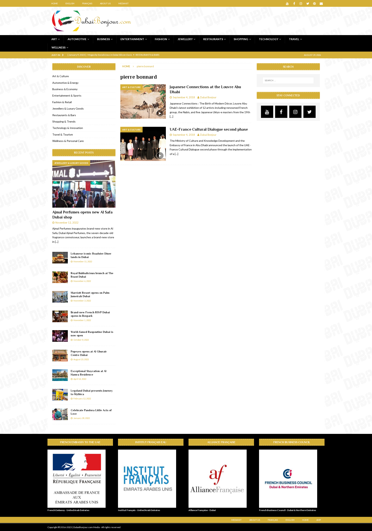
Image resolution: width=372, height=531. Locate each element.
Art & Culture (60, 76)
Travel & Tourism (62, 134)
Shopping (241, 39)
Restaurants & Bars (64, 115)
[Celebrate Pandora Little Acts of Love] (60, 414)
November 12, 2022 (66, 222)
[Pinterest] (314, 3)
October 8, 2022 (81, 339)
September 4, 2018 (184, 97)
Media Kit (123, 3)
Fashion (161, 39)
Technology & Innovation (67, 128)
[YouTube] (287, 3)
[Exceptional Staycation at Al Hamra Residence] (60, 375)
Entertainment (132, 39)
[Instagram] (301, 3)
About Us (105, 3)
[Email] (321, 3)
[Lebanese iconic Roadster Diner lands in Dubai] (60, 257)
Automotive (77, 39)
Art (54, 39)
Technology (268, 39)
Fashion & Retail (62, 102)
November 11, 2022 (82, 261)
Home (54, 3)
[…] (171, 116)
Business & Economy (65, 89)
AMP (318, 520)
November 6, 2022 (82, 281)
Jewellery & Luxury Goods (68, 108)
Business (103, 39)
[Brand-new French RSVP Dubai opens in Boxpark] (60, 316)
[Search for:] (288, 80)
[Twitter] (307, 3)
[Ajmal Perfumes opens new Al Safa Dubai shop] (83, 184)
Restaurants (213, 39)
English (69, 3)
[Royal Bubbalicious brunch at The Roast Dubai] (60, 277)
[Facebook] (294, 3)
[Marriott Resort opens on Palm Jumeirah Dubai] (60, 297)
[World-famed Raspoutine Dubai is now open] (60, 336)
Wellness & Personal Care (68, 140)
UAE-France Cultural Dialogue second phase (209, 129)
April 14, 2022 (79, 379)
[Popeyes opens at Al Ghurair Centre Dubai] (60, 355)
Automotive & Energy (65, 82)
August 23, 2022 (81, 359)
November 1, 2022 (82, 320)
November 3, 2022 (82, 300)
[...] (56, 241)
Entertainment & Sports (66, 95)
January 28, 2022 (81, 418)
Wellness (58, 47)
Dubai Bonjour (208, 97)
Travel (294, 39)
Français (87, 3)
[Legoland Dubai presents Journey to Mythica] (60, 395)
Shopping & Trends (64, 121)
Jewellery (185, 39)
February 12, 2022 (82, 398)
